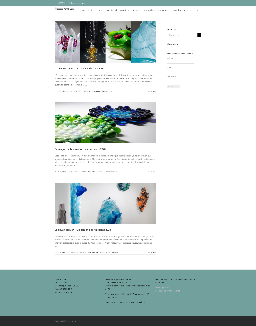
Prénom (170, 58)
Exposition (96, 91)
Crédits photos (162, 287)
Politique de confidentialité (168, 291)
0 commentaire (108, 91)
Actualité (87, 91)
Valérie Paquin (63, 91)
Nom (169, 67)
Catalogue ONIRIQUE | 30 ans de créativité (79, 68)
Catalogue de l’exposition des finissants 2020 (80, 149)
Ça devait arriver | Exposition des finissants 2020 (83, 229)
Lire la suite (151, 91)
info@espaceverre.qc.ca (77, 3)
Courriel (171, 76)
